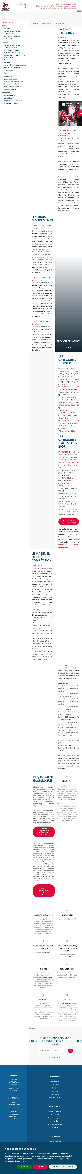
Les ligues (7, 28)
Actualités (55, 1085)
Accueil (35, 23)
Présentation (7, 22)
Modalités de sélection (12, 84)
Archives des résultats (12, 36)
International (7, 77)
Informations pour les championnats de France (13, 51)
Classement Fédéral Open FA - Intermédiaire (15, 56)
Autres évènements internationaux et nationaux (14, 80)
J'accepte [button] (24, 1167)
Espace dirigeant (55, 1141)
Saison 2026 (9, 33)
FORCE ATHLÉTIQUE (46, 23)
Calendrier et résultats (12, 31)
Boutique (55, 1088)
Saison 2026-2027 (11, 47)
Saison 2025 (9, 39)
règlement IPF (66, 1004)
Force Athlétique (55, 1111)
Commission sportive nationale (15, 65)
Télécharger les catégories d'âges (69, 521)
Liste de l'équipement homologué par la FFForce (44, 891)
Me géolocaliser (55, 1057)
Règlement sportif (10, 95)
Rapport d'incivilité (11, 103)
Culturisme (55, 1115)
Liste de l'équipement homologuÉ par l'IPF (44, 832)
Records (7, 62)
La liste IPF (43, 919)
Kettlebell (55, 1127)
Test (5, 73)
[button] (66, 347)
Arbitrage (6, 93)
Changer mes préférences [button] (62, 1167)
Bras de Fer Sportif (55, 1118)
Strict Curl (55, 1121)
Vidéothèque (55, 1094)
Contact (55, 1091)
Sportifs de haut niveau (12, 87)
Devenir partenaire (55, 1097)
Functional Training (55, 1124)
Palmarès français (10, 89)
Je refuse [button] (40, 1167)
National (5, 42)
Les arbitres (8, 98)
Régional (5, 26)
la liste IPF (72, 919)
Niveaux (7, 60)
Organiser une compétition (13, 101)
